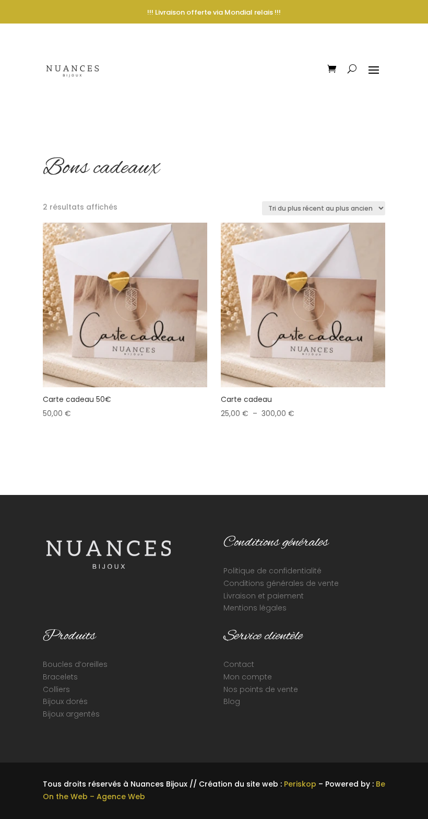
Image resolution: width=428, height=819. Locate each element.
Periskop (300, 784)
